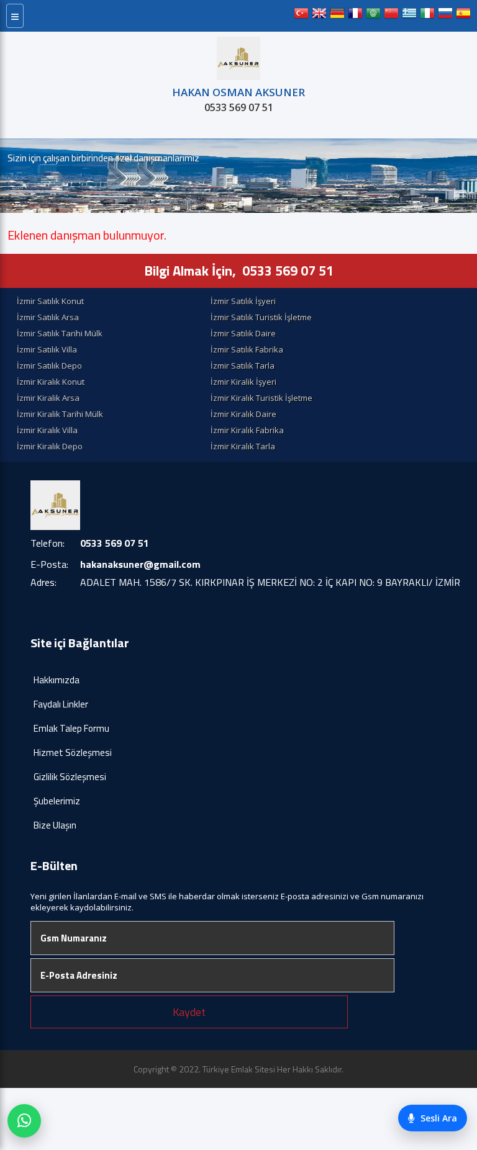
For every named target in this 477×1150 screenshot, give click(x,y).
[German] (337, 16)
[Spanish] (463, 16)
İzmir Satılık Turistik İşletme (261, 317)
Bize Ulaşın (55, 825)
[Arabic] (373, 16)
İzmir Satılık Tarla (243, 365)
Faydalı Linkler (61, 704)
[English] (319, 16)
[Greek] (409, 16)
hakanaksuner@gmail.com (140, 564)
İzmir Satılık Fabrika (247, 349)
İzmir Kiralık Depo (50, 446)
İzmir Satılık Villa (47, 349)
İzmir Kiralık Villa (47, 430)
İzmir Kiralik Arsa (48, 397)
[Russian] (445, 16)
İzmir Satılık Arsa (48, 317)
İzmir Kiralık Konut (50, 381)
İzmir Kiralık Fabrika (247, 430)
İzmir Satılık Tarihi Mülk (59, 333)
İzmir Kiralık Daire (243, 414)
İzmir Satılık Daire (243, 333)
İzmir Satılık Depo (49, 365)
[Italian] (427, 16)
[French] (355, 16)
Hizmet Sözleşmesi (73, 752)
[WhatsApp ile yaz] (24, 1121)
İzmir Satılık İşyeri (243, 301)
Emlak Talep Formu (71, 728)
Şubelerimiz (57, 801)
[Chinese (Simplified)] (391, 16)
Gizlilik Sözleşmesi (70, 777)
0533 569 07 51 (238, 107)
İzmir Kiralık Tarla (243, 446)
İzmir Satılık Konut (50, 301)
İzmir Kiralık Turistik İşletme (261, 397)
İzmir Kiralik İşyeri (243, 381)
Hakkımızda (57, 680)
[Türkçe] (301, 16)
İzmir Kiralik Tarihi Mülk (60, 414)
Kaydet (189, 1012)
